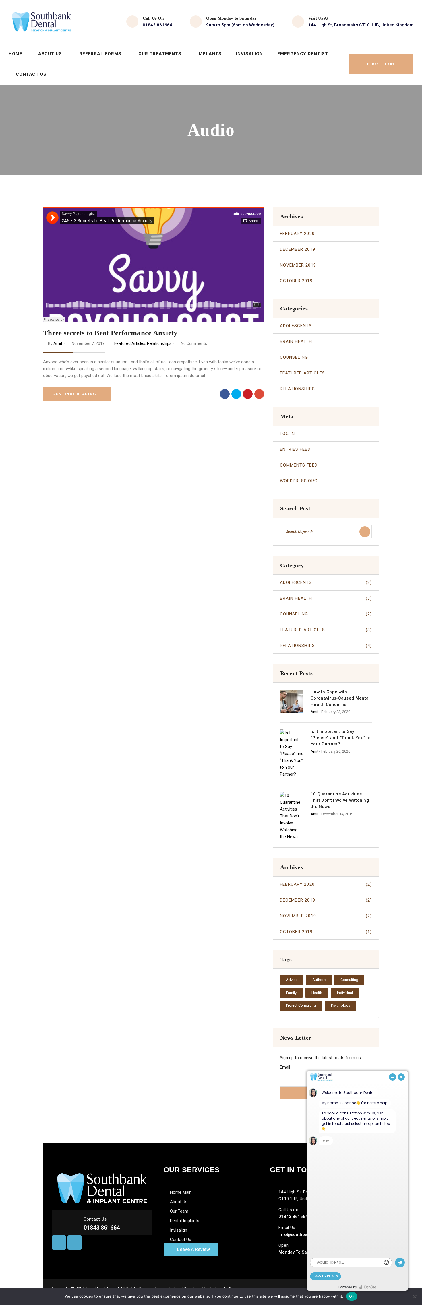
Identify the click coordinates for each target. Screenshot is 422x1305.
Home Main (180, 1192)
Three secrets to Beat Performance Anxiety (110, 333)
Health (316, 993)
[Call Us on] (272, 1210)
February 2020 (297, 233)
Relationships (159, 343)
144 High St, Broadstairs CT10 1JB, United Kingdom (360, 25)
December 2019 (297, 249)
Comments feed (299, 465)
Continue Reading (74, 394)
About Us (50, 53)
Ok (351, 1296)
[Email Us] (272, 1227)
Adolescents (296, 325)
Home (15, 53)
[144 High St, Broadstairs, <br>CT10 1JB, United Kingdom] (272, 1192)
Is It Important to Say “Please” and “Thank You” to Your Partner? (341, 738)
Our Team (179, 1211)
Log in (287, 433)
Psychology (340, 1005)
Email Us (286, 1227)
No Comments (194, 343)
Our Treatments (159, 53)
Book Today (381, 64)
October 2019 (296, 280)
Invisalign (249, 53)
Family (291, 993)
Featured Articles (129, 343)
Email (285, 1067)
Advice (291, 980)
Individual (345, 993)
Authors (319, 980)
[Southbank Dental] (42, 21)
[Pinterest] (248, 394)
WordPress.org (299, 480)
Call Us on (288, 1209)
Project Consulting (301, 1005)
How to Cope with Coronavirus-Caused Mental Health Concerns (340, 698)
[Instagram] (74, 1242)
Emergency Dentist (302, 53)
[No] (415, 1296)
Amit (57, 343)
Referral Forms (100, 53)
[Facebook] (225, 394)
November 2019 (298, 265)
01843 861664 (157, 25)
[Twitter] (236, 394)
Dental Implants (184, 1220)
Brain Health (296, 341)
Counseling (294, 357)
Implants (209, 53)
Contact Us (31, 74)
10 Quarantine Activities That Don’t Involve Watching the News (340, 800)
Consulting (349, 980)
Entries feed (295, 449)
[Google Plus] (259, 394)
